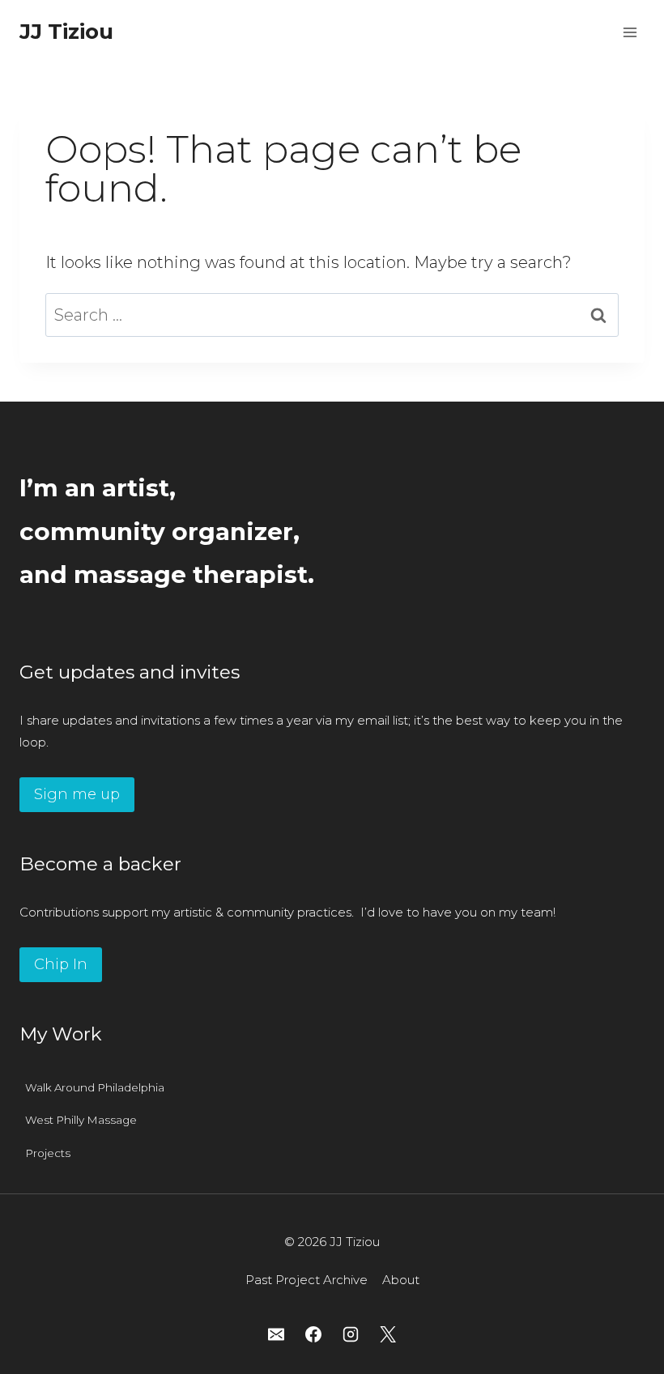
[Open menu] (630, 32)
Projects (47, 1152)
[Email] (276, 1334)
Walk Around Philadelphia (94, 1087)
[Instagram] (350, 1334)
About (400, 1279)
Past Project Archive (306, 1279)
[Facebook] (313, 1334)
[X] (388, 1334)
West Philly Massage (81, 1119)
